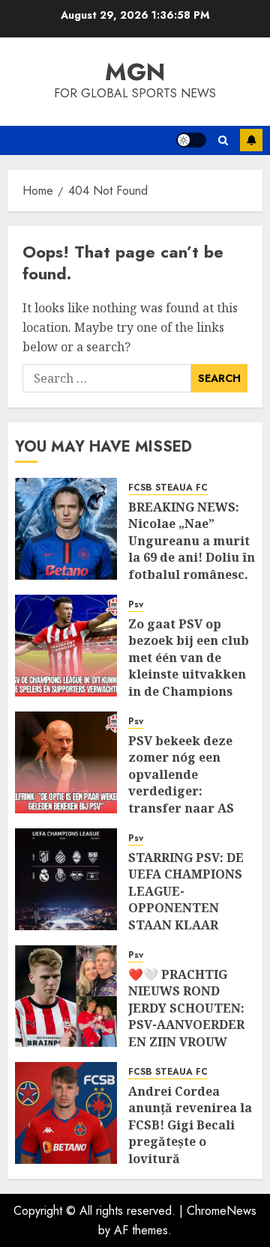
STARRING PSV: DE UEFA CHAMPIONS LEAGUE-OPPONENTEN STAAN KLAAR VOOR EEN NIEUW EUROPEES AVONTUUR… (186, 916)
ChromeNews (221, 1210)
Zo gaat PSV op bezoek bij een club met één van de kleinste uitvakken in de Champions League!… (188, 666)
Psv (135, 604)
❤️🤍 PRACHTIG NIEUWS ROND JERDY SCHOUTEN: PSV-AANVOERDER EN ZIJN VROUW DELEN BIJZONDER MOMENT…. (186, 1024)
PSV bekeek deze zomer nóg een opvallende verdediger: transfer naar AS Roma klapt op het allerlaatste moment (185, 799)
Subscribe (251, 140)
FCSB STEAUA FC (168, 488)
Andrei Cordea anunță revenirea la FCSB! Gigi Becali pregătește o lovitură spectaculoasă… (190, 1133)
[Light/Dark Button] (191, 140)
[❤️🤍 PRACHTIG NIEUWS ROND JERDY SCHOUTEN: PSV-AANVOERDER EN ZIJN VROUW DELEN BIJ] (66, 996)
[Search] (223, 140)
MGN (135, 72)
